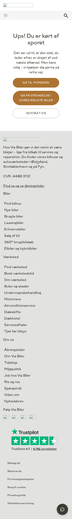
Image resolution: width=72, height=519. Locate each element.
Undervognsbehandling (22, 293)
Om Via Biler (14, 356)
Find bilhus (12, 203)
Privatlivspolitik (16, 495)
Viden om (11, 395)
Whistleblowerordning (20, 503)
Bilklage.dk (13, 463)
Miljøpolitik (12, 369)
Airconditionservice (19, 306)
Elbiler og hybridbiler (20, 248)
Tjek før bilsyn (15, 331)
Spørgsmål (12, 388)
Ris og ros (12, 382)
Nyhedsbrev (14, 401)
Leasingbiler (14, 223)
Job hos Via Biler (17, 375)
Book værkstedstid (19, 273)
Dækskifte (12, 312)
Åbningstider (14, 350)
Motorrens (12, 299)
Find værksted (15, 267)
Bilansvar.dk (14, 471)
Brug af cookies (16, 487)
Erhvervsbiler (15, 229)
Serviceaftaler (15, 325)
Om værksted (15, 280)
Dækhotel (12, 318)
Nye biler (11, 210)
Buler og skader (16, 286)
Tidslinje (10, 363)
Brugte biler (13, 216)
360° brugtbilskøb (19, 242)
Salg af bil (12, 236)
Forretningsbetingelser (20, 479)
